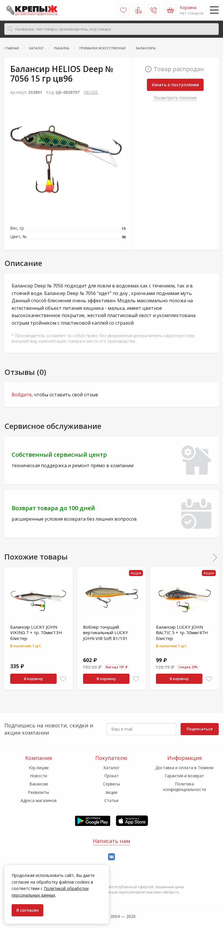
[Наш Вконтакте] (111, 857)
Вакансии (38, 784)
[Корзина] (170, 10)
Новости (38, 775)
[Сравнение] (138, 10)
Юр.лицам (38, 767)
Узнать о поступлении (175, 84)
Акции (111, 792)
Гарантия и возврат (184, 775)
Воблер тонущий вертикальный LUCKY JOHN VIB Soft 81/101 (105, 632)
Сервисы (111, 784)
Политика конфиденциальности (184, 786)
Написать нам (111, 840)
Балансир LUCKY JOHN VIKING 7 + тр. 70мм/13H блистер (36, 632)
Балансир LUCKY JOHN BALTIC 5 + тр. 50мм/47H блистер (182, 632)
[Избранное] (123, 10)
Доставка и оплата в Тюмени (184, 767)
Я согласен (27, 910)
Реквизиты (38, 792)
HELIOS (91, 92)
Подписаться (200, 728)
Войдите (22, 394)
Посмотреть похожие (175, 97)
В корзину (33, 678)
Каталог (111, 767)
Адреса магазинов (39, 800)
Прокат (111, 775)
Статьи (111, 800)
